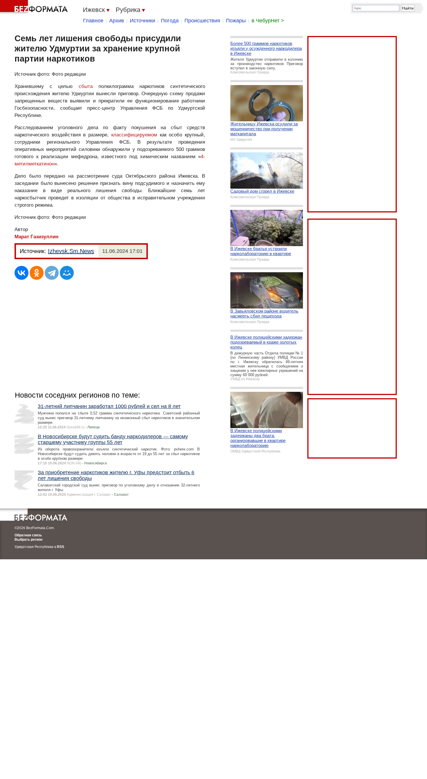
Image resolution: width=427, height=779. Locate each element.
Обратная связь (28, 535)
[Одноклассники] (37, 273)
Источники (142, 21)
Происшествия (202, 21)
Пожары (236, 21)
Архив (116, 21)
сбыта (86, 86)
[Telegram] (52, 273)
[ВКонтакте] (21, 273)
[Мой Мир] (67, 273)
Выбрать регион (28, 540)
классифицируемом (134, 135)
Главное (93, 21)
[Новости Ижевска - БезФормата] (35, 7)
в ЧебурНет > (268, 21)
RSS (60, 547)
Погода (170, 21)
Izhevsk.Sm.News (71, 251)
